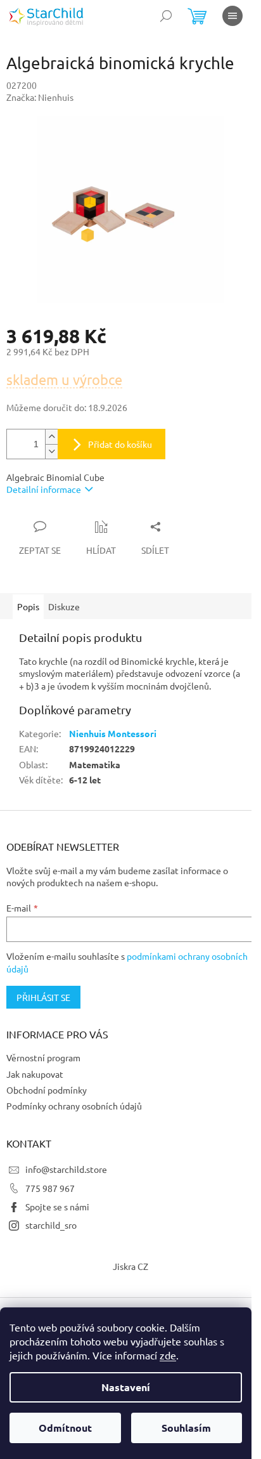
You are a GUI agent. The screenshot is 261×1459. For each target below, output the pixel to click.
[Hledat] (166, 16)
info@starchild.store (66, 1169)
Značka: (39, 97)
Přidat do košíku (120, 444)
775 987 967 (50, 1188)
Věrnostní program (43, 1057)
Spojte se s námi (57, 1206)
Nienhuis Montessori (112, 733)
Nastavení (125, 1387)
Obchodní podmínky (46, 1090)
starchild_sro (51, 1225)
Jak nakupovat (34, 1074)
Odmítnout (65, 1427)
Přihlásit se (43, 997)
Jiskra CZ (130, 1266)
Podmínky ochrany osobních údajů (74, 1105)
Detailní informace (43, 489)
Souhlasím (186, 1427)
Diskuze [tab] (64, 606)
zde (168, 1355)
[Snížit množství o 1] (51, 451)
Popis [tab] (28, 606)
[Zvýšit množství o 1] (51, 436)
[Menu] (232, 16)
